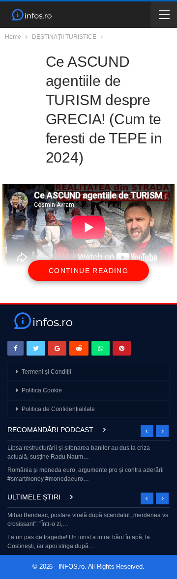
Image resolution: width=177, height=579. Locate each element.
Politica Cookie (42, 390)
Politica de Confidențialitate (58, 409)
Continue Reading (88, 271)
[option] (88, 464)
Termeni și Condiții (46, 371)
